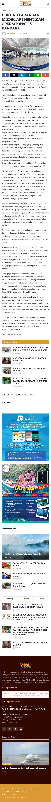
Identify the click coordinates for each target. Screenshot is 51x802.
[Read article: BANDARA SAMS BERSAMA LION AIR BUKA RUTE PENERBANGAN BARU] (6, 350)
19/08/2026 (6, 771)
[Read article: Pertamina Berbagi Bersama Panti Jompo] (6, 575)
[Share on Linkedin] (22, 75)
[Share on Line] (37, 75)
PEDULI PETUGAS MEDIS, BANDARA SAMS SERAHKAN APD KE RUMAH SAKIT (30, 380)
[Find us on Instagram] (15, 729)
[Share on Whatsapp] (29, 75)
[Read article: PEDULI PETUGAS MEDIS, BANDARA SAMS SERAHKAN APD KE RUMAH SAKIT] (6, 380)
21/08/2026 (8, 557)
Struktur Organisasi (9, 794)
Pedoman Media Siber (22, 791)
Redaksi (12, 34)
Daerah (10, 11)
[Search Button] (48, 3)
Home (4, 11)
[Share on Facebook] (5, 75)
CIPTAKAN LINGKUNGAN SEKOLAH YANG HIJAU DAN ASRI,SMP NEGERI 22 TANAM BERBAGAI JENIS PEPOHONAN (30, 631)
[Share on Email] (45, 75)
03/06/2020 (17, 374)
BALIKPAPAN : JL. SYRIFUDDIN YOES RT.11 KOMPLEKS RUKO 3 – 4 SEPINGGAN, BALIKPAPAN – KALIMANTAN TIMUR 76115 (23, 709)
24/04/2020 (23, 34)
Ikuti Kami (7, 402)
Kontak (4, 789)
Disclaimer (5, 791)
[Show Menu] (3, 3)
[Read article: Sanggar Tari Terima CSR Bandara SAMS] (6, 565)
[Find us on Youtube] (21, 729)
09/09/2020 (17, 353)
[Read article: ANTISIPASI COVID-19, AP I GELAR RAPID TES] (6, 360)
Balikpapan (7, 764)
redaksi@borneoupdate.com (12, 717)
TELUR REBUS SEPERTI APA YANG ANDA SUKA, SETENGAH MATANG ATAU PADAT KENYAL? (29, 617)
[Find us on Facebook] (4, 729)
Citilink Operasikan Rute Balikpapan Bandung (24, 768)
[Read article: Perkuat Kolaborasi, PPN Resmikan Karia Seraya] (6, 586)
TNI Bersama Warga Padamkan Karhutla (22, 554)
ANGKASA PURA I (14, 334)
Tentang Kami (35, 789)
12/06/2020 (17, 363)
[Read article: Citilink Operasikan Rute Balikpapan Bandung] (25, 753)
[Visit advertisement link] (25, 437)
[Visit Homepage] (25, 3)
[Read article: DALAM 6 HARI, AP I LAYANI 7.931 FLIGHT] (6, 370)
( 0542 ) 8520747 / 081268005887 (15, 714)
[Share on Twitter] (14, 75)
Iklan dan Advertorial (18, 789)
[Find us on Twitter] (9, 729)
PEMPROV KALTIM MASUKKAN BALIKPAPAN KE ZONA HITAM (28, 605)
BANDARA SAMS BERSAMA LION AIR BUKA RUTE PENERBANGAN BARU (31, 349)
